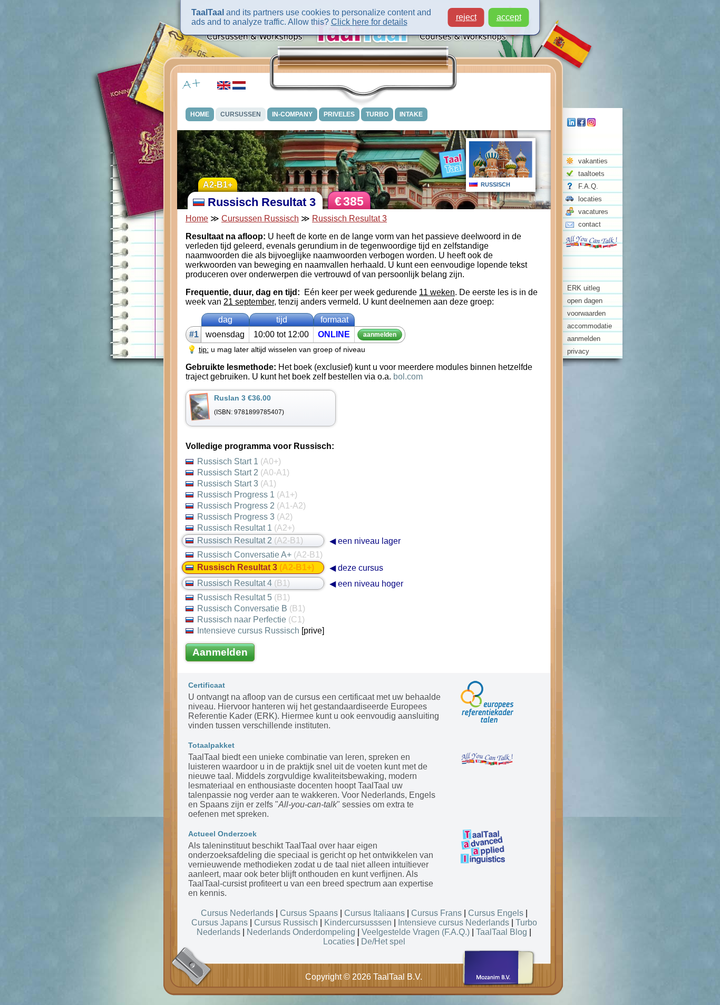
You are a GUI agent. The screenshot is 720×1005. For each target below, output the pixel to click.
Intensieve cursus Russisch (248, 630)
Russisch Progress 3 (245, 516)
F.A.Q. (588, 186)
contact (589, 224)
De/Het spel (383, 941)
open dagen (584, 301)
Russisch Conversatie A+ (260, 554)
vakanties (593, 161)
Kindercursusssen (358, 922)
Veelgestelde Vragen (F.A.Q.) (416, 932)
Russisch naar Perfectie (251, 619)
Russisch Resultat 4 (243, 583)
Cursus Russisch (286, 922)
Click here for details (369, 21)
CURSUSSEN (240, 114)
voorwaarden (586, 313)
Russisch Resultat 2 (250, 540)
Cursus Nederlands (237, 913)
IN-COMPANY (292, 114)
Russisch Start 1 (239, 461)
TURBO (377, 114)
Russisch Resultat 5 (243, 597)
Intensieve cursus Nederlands (453, 922)
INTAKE (411, 114)
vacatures (593, 212)
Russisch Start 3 (236, 483)
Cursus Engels (495, 913)
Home (197, 218)
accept (509, 17)
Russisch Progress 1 (247, 494)
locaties (590, 199)
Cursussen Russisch (260, 218)
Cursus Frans (436, 913)
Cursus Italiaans (374, 913)
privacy (578, 351)
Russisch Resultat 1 (246, 527)
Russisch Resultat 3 (349, 218)
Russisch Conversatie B (251, 608)
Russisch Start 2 (243, 472)
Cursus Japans (219, 922)
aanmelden (583, 339)
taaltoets (591, 174)
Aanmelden (220, 652)
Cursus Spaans (309, 913)
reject (466, 17)
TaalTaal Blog (501, 932)
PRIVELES (339, 114)
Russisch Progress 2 (251, 505)
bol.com (408, 376)
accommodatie (589, 326)
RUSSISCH (495, 184)
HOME (199, 114)
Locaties (339, 941)
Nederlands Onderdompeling (301, 932)
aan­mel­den (379, 334)
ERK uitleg (583, 288)
